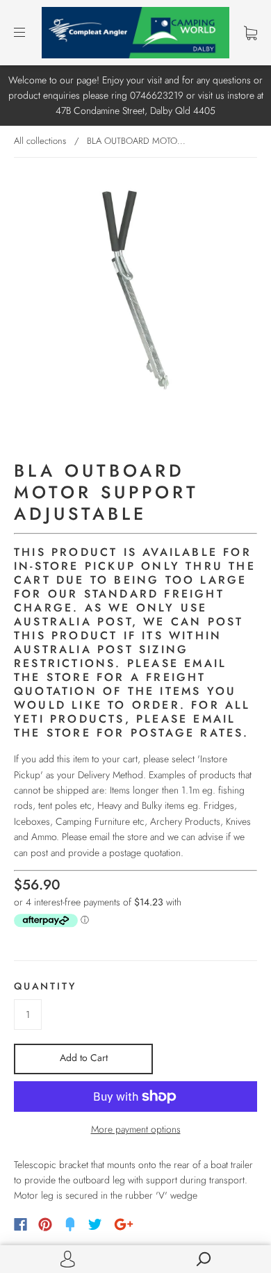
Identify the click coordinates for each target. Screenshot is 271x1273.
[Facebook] (20, 1224)
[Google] (124, 1224)
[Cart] (250, 33)
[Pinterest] (45, 1224)
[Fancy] (70, 1224)
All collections (40, 140)
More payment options (136, 1129)
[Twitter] (95, 1224)
